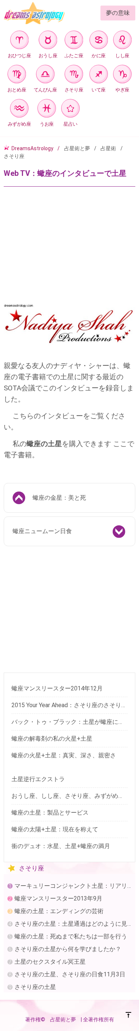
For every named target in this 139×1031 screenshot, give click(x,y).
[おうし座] (47, 41)
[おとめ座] (16, 75)
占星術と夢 (77, 148)
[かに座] (98, 41)
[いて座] (98, 75)
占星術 (108, 148)
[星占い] (70, 109)
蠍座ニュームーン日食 (42, 531)
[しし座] (122, 41)
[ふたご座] (73, 41)
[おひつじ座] (19, 41)
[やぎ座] (122, 75)
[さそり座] (73, 75)
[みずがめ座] (19, 109)
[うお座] (46, 109)
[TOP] (129, 1016)
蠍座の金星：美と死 (59, 497)
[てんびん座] (45, 75)
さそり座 (14, 156)
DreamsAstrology (32, 148)
